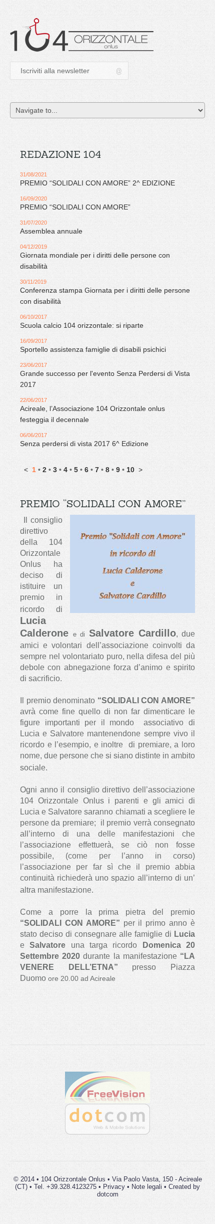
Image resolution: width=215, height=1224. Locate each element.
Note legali (147, 1186)
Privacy (114, 1186)
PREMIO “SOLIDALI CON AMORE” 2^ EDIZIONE (97, 183)
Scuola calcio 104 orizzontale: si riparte (82, 325)
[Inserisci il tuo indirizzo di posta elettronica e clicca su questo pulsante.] (120, 71)
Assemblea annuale (51, 231)
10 (130, 470)
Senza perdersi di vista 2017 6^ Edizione (84, 444)
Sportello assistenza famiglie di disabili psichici (93, 349)
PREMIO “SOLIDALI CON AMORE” (75, 207)
